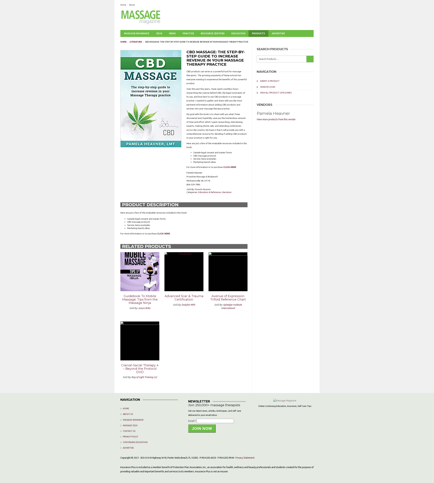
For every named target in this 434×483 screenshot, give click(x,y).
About (132, 5)
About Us (128, 414)
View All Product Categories (276, 93)
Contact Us (129, 431)
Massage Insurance (136, 33)
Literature (136, 42)
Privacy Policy (130, 437)
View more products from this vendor (276, 119)
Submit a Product (270, 81)
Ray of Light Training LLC (144, 377)
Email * (192, 421)
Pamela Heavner (203, 189)
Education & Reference (209, 192)
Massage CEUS (130, 425)
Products (258, 33)
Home (123, 5)
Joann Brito (144, 308)
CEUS (159, 33)
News (172, 33)
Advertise (278, 33)
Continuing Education (135, 442)
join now (202, 428)
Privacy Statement (244, 457)
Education (238, 33)
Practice (188, 33)
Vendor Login (267, 87)
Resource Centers (213, 33)
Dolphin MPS (188, 304)
